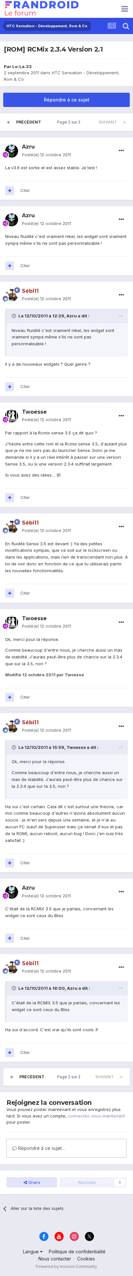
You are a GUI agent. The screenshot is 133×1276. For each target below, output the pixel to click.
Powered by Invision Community (66, 1266)
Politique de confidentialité (77, 1251)
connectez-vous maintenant (96, 1115)
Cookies (86, 1258)
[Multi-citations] (9, 190)
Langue (31, 1251)
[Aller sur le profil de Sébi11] (11, 295)
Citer (25, 190)
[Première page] (8, 122)
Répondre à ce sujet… (41, 1148)
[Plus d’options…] (121, 151)
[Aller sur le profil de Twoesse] (11, 415)
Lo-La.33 (22, 66)
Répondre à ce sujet (66, 99)
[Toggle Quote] (14, 315)
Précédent (28, 122)
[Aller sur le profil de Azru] (11, 151)
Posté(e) (46, 154)
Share (33, 1182)
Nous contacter (54, 1258)
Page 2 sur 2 (69, 122)
